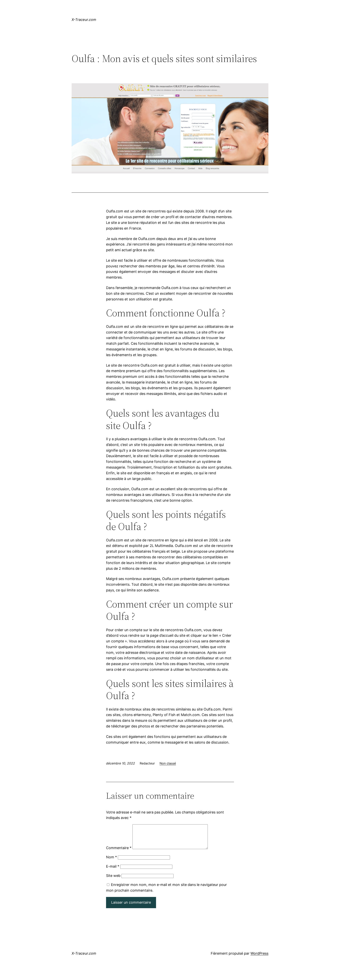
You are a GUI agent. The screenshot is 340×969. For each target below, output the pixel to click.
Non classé (168, 763)
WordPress (259, 953)
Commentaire (118, 848)
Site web (113, 876)
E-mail (112, 866)
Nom (111, 857)
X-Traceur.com (84, 20)
